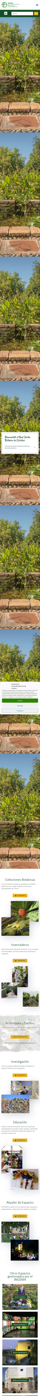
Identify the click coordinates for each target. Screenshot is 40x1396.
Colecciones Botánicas (20, 879)
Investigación (20, 1061)
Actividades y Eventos (20, 1023)
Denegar (20, 705)
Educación (20, 1122)
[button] (37, 4)
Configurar (20, 711)
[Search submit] (36, 13)
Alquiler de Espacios (20, 1202)
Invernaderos (20, 945)
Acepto (20, 700)
